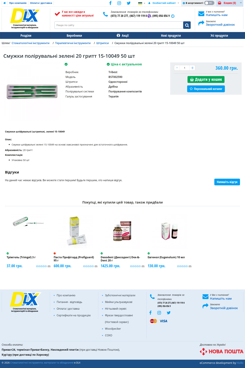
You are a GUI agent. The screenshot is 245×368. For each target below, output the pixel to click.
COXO (108, 335)
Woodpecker (113, 328)
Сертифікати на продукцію (74, 315)
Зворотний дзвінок (220, 24)
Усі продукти (219, 35)
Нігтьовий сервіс (116, 308)
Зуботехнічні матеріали (120, 295)
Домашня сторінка (5, 3)
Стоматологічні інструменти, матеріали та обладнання (42, 362)
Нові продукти (171, 35)
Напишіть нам (217, 14)
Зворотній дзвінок (224, 307)
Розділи (25, 35)
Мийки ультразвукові (118, 302)
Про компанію (17, 3)
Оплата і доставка (41, 3)
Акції (125, 35)
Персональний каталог (208, 89)
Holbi (240, 363)
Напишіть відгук (227, 182)
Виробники (74, 35)
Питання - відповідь (69, 302)
